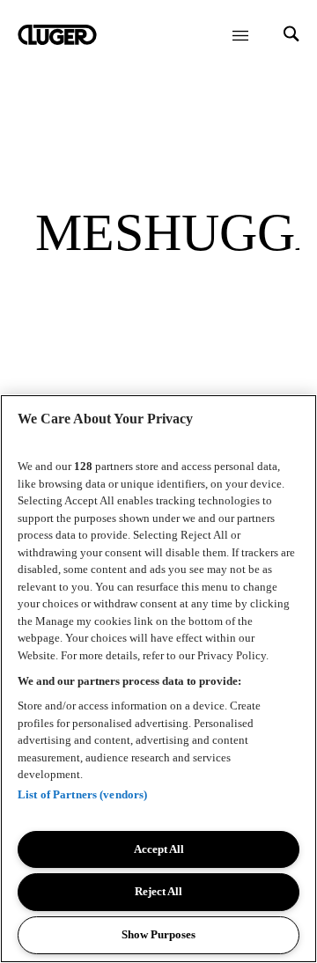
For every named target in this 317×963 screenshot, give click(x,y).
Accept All (159, 849)
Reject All (158, 891)
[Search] (291, 36)
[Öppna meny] (240, 35)
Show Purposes (158, 934)
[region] (158, 678)
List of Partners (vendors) (82, 794)
